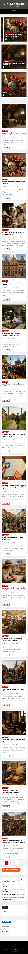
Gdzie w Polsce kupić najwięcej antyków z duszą (14, 741)
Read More (6, 147)
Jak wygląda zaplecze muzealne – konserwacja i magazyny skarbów (12, 334)
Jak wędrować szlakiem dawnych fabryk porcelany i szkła (13, 436)
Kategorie (4, 911)
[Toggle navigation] (14, 12)
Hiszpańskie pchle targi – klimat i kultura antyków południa (12, 640)
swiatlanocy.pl (5, 929)
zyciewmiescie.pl (6, 934)
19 (17, 863)
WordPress (19, 949)
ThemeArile (15, 951)
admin (11, 39)
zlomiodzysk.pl (5, 931)
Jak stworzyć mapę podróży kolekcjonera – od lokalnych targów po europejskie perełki (14, 487)
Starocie (4, 914)
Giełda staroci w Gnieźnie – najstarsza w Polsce (14, 690)
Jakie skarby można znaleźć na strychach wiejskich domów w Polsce (14, 63)
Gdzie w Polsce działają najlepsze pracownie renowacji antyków (11, 791)
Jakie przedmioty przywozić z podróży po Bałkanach (12, 91)
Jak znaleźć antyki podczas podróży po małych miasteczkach (13, 233)
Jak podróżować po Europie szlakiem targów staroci (12, 538)
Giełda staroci (14, 4)
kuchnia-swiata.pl (6, 926)
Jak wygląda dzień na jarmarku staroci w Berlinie (14, 385)
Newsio (25, 949)
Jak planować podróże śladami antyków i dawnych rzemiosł (14, 589)
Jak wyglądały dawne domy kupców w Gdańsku (13, 284)
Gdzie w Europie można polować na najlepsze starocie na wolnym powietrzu (13, 842)
